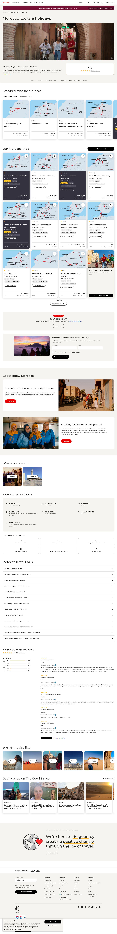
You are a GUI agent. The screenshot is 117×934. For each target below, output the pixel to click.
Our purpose (52, 853)
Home (4, 12)
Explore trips (58, 326)
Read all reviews (46, 738)
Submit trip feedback (50, 883)
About (41, 2)
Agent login (47, 897)
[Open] (25, 653)
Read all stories (109, 778)
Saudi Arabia (94, 760)
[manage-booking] (98, 2)
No (38, 870)
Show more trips (57, 303)
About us (61, 880)
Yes (32, 870)
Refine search (100, 149)
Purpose (91, 877)
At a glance (63, 80)
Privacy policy (62, 891)
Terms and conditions (75, 321)
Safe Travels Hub (48, 886)
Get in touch (77, 880)
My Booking (47, 880)
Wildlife (90, 891)
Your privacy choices (66, 894)
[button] (112, 57)
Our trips (40, 80)
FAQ (75, 886)
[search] (82, 2)
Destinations (16, 2)
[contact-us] (101, 2)
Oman (73, 761)
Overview (32, 80)
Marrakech (12, 476)
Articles (85, 80)
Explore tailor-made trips (101, 295)
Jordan (32, 761)
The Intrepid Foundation (94, 883)
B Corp (90, 880)
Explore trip (10, 401)
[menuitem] (6, 3)
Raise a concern (78, 894)
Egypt (12, 761)
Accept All (53, 922)
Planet (90, 888)
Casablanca (32, 476)
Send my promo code (60, 357)
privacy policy (76, 352)
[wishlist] (94, 2)
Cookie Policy (17, 929)
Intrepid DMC (62, 886)
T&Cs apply (27, 887)
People (90, 886)
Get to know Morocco (50, 80)
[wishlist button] (26, 156)
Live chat (76, 883)
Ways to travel (27, 2)
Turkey (53, 761)
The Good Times (63, 883)
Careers (61, 888)
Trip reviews (77, 80)
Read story (66, 441)
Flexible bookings (49, 891)
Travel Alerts (47, 888)
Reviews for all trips (59, 738)
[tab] (10, 96)
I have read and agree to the (67, 352)
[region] (33, 924)
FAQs (70, 80)
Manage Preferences (53, 925)
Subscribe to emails (26, 891)
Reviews (76, 888)
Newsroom (76, 891)
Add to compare (11, 187)
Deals (35, 2)
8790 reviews (95, 71)
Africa (18, 12)
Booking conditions (49, 894)
